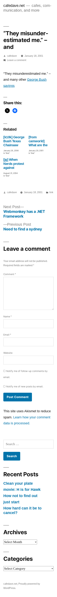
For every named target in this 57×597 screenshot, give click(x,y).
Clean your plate (18, 483)
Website (7, 352)
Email (7, 334)
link (51, 192)
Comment (9, 274)
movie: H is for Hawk (22, 489)
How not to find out (20, 496)
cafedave (12, 56)
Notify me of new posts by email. (24, 386)
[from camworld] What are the (38, 141)
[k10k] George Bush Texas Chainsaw (13, 141)
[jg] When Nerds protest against (13, 164)
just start (11, 502)
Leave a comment (16, 60)
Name (7, 316)
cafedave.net (13, 6)
